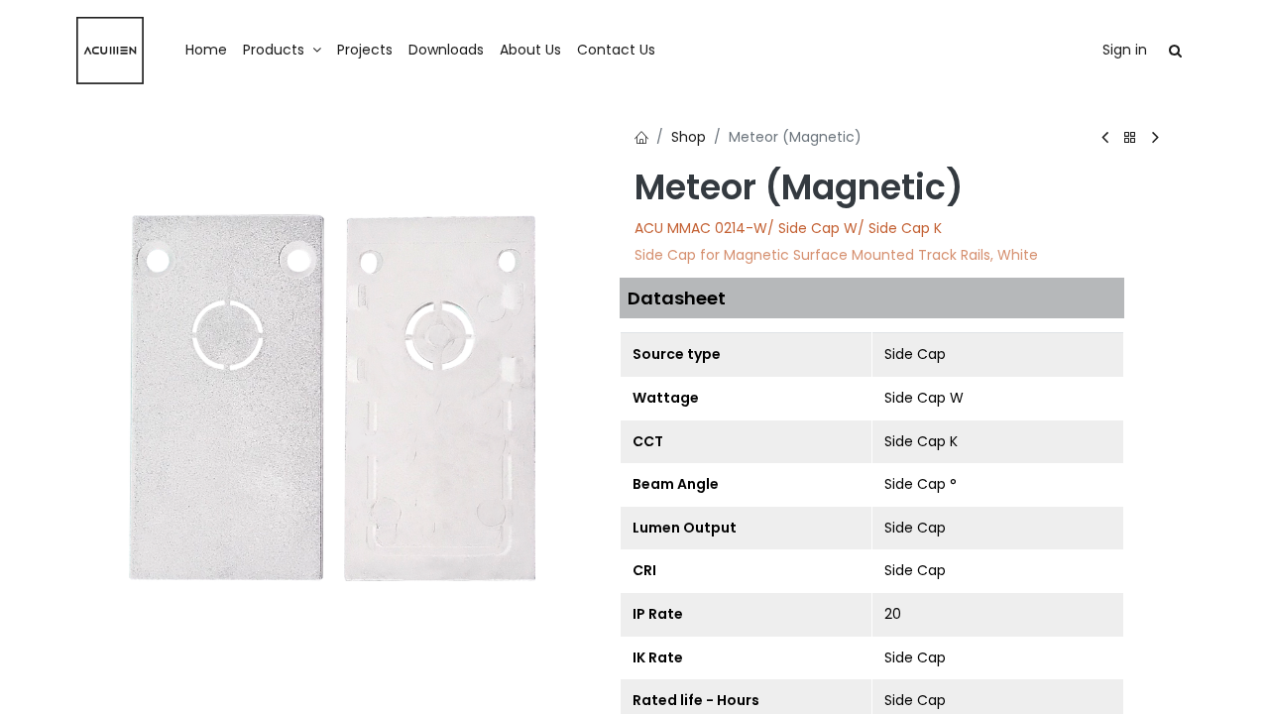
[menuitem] (206, 50)
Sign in (1124, 50)
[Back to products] (1130, 138)
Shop (688, 137)
